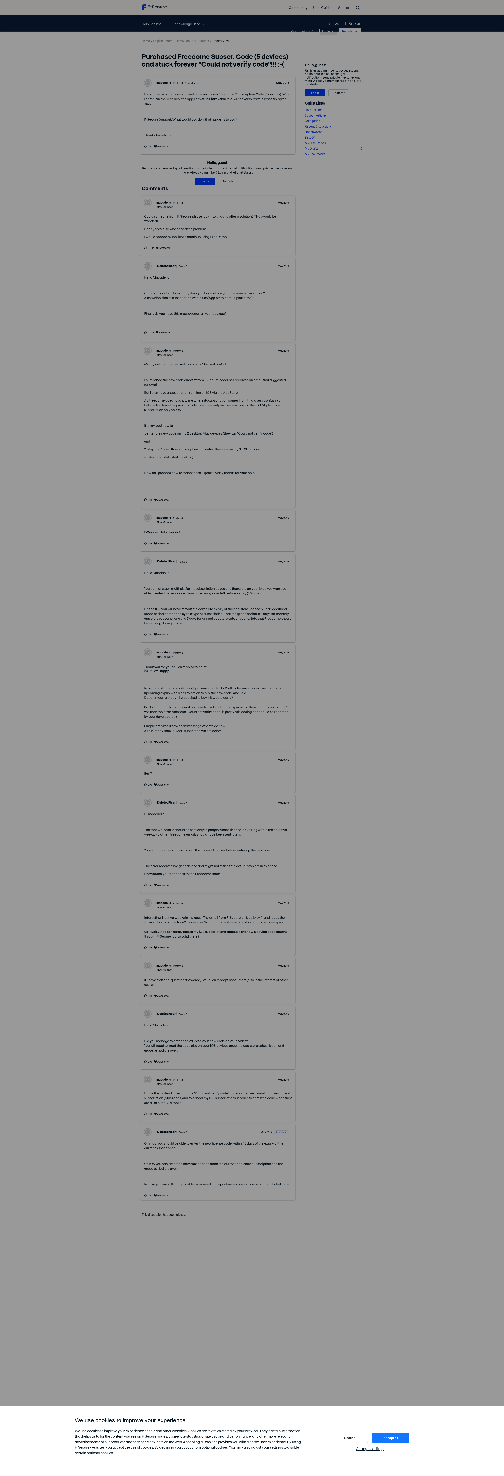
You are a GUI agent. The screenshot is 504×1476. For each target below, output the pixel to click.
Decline (349, 1438)
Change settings (370, 1449)
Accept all (390, 1438)
